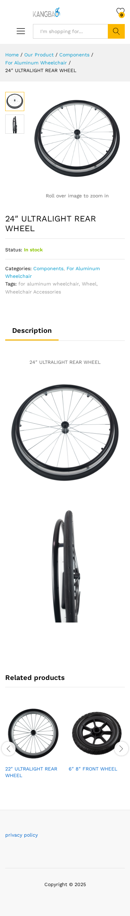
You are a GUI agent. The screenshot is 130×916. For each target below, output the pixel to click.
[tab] (32, 333)
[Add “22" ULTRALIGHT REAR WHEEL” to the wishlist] (48, 757)
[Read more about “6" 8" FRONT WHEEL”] (80, 757)
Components (48, 268)
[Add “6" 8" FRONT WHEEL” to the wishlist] (112, 757)
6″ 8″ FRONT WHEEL (93, 769)
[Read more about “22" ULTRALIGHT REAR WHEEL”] (17, 757)
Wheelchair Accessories (33, 292)
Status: (13, 249)
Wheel (89, 284)
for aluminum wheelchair (48, 284)
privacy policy (21, 835)
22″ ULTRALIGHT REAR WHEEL (31, 772)
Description (32, 330)
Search (116, 31)
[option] (33, 747)
